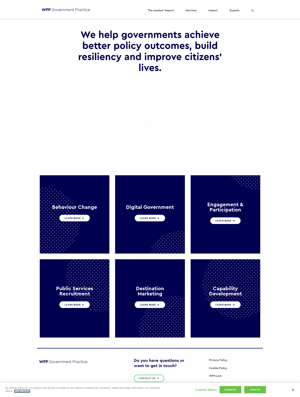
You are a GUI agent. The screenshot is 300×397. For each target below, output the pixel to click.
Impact (213, 10)
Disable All (230, 389)
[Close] (293, 389)
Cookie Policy (218, 368)
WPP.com (215, 376)
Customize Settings (205, 389)
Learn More (73, 218)
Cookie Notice (22, 391)
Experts (234, 10)
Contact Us (148, 378)
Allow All (255, 389)
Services (191, 10)
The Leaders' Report (161, 10)
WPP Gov (66, 10)
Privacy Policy (218, 360)
